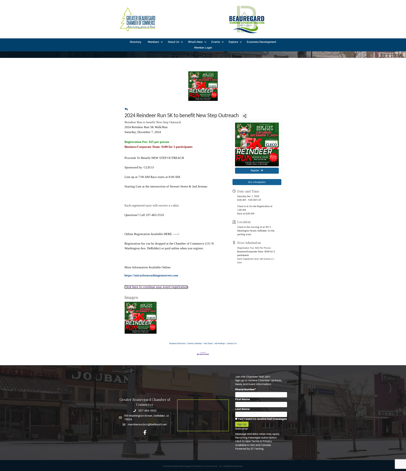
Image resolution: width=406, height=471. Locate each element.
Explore (233, 41)
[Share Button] (244, 115)
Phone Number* (245, 389)
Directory (135, 41)
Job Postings (219, 344)
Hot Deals (208, 344)
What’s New (195, 41)
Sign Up (241, 424)
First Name (242, 399)
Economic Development (261, 41)
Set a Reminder (257, 182)
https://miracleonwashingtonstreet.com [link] (151, 275)
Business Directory (177, 344)
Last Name (242, 409)
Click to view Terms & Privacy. (253, 441)
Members (153, 41)
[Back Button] (126, 110)
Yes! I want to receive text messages (262, 419)
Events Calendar (195, 344)
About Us (173, 41)
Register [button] (255, 170)
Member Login (203, 47)
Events (215, 41)
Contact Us (232, 344)
